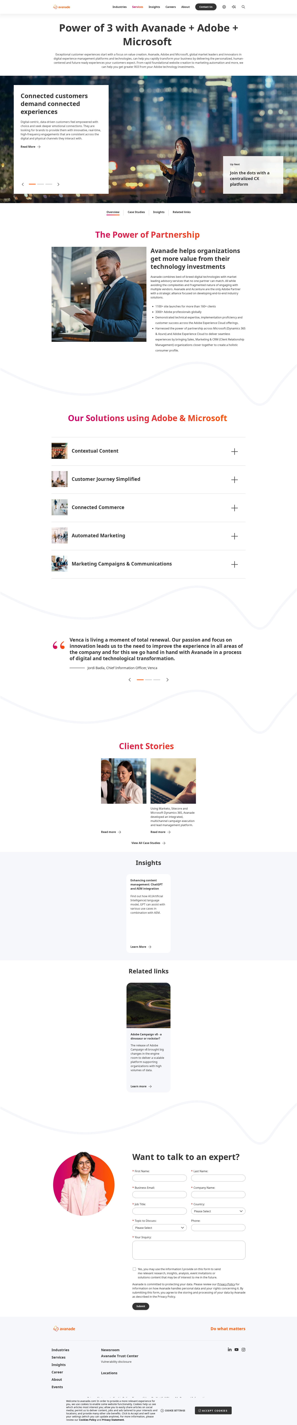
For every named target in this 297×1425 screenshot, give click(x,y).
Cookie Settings (175, 1410)
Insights (154, 7)
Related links (182, 212)
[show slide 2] (40, 184)
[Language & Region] (227, 7)
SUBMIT (140, 1300)
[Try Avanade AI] (234, 7)
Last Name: (199, 1165)
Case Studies (136, 212)
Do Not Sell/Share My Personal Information (179, 1392)
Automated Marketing (98, 535)
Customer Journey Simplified (106, 479)
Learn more (138, 1080)
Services (137, 7)
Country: (198, 1198)
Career (57, 1366)
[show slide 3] (48, 184)
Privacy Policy (226, 1278)
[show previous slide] (23, 184)
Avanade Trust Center (119, 1349)
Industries (120, 7)
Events (57, 1380)
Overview (113, 212)
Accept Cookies (215, 1410)
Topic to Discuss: (144, 1214)
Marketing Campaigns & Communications (122, 564)
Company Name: (203, 1181)
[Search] (243, 7)
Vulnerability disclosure (116, 1355)
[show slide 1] (32, 184)
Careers (171, 7)
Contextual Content (95, 451)
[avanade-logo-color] (62, 7)
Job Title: (139, 1198)
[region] (148, 1410)
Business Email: (143, 1181)
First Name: (141, 1165)
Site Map (181, 1397)
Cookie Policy (121, 1392)
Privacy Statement (99, 1392)
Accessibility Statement (125, 1397)
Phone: (195, 1214)
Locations (109, 1366)
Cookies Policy (87, 1419)
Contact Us (205, 6)
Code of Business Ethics (157, 1397)
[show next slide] (58, 184)
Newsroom (110, 1343)
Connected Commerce (98, 507)
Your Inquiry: (141, 1231)
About (185, 7)
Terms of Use (140, 1392)
